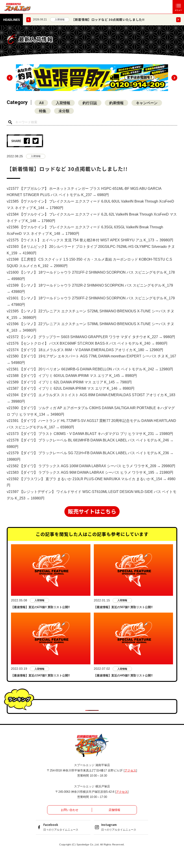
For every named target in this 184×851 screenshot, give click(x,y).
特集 (42, 111)
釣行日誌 (90, 103)
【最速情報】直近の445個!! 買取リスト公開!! (123, 675)
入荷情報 (60, 19)
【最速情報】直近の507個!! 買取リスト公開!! (123, 607)
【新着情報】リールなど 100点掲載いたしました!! (109, 19)
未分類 (64, 111)
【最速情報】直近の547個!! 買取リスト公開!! (40, 675)
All (41, 103)
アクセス (130, 770)
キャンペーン (147, 103)
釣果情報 (116, 103)
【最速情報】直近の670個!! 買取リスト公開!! (40, 607)
